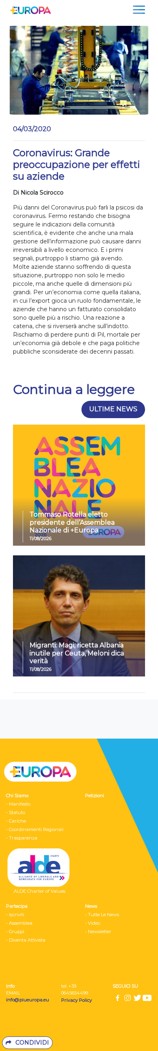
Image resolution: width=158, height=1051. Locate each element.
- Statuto (15, 812)
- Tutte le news (102, 914)
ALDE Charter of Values (39, 891)
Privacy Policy (77, 1000)
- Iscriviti (15, 914)
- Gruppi (15, 931)
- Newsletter (98, 931)
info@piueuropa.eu (27, 1000)
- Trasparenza (21, 838)
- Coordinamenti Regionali (35, 829)
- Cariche (16, 821)
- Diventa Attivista (25, 940)
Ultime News (113, 409)
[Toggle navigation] (139, 9)
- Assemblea (19, 923)
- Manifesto (18, 804)
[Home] (28, 10)
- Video (92, 923)
